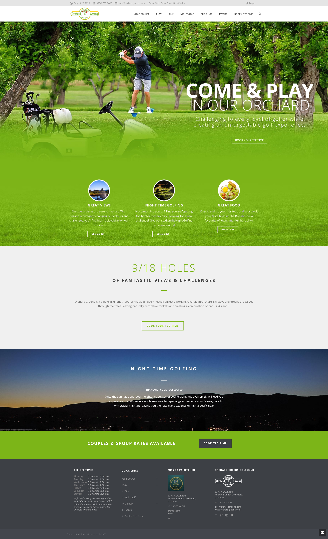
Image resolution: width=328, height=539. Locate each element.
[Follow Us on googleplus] (221, 515)
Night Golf (187, 14)
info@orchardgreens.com (132, 3)
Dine (171, 14)
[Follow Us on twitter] (232, 515)
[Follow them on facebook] (169, 519)
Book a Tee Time (243, 14)
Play (159, 14)
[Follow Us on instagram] (226, 515)
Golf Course (141, 14)
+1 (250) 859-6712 (176, 506)
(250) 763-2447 (104, 3)
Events (223, 14)
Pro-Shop (206, 14)
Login (252, 3)
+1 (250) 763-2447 (223, 502)
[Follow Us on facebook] (216, 515)
